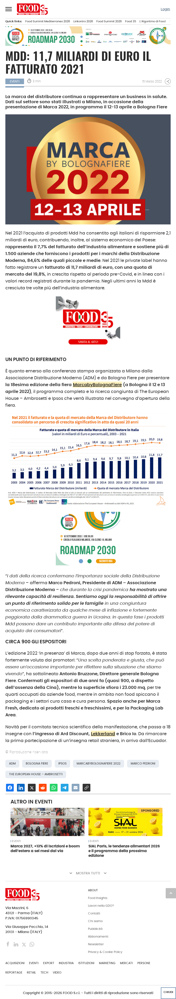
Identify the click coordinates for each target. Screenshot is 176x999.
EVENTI (16, 841)
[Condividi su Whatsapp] (54, 787)
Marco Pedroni (143, 764)
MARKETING (107, 963)
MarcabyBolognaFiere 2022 (98, 764)
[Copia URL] (86, 787)
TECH (44, 972)
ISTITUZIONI (86, 963)
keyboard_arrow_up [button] (170, 893)
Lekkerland (103, 734)
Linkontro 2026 (83, 21)
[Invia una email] (75, 787)
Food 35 (130, 21)
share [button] (167, 81)
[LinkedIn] (16, 943)
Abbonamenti (98, 936)
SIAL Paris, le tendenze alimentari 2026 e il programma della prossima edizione (124, 851)
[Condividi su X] (32, 787)
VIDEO (57, 972)
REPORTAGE (13, 972)
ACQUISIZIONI (14, 963)
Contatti (94, 913)
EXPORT (48, 963)
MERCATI (126, 963)
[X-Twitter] (24, 943)
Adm (12, 764)
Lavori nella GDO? (101, 905)
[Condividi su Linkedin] (21, 787)
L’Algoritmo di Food (153, 21)
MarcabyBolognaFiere (97, 385)
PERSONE (143, 963)
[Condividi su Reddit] (43, 787)
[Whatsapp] (32, 943)
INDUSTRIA (66, 963)
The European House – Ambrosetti (35, 774)
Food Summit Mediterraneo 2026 (47, 21)
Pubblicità (95, 929)
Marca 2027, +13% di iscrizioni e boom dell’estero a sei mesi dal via (45, 848)
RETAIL (31, 972)
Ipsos (62, 764)
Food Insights (97, 898)
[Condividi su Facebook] (10, 787)
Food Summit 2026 (109, 21)
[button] (8, 9)
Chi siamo (95, 921)
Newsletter (96, 944)
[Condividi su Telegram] (64, 787)
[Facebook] (8, 943)
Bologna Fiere (37, 764)
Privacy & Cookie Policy (105, 952)
